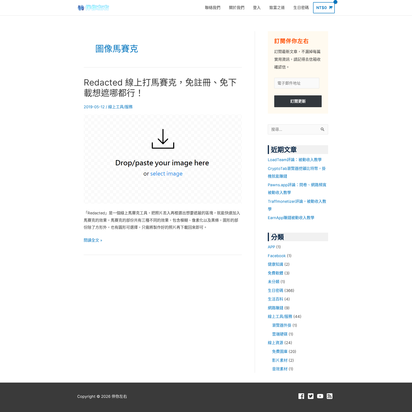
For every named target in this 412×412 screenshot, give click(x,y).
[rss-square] (330, 396)
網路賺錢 (275, 308)
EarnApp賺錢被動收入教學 (291, 217)
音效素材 (280, 369)
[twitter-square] (311, 396)
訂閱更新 (298, 101)
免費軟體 (275, 273)
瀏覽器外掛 (281, 325)
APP (271, 247)
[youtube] (321, 396)
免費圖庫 (280, 351)
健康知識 (275, 264)
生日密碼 (275, 290)
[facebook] (302, 396)
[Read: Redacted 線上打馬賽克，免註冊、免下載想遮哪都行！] (163, 159)
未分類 (273, 281)
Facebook (277, 255)
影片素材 (280, 360)
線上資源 (275, 342)
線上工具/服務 (120, 107)
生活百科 (275, 299)
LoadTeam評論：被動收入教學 (295, 159)
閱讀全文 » (93, 240)
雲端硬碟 (280, 334)
